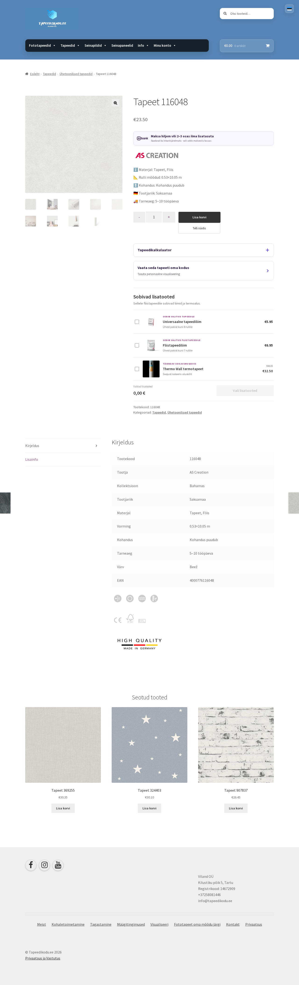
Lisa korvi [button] (63, 808)
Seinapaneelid (122, 45)
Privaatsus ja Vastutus (42, 958)
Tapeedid (49, 74)
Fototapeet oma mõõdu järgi (197, 924)
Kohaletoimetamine (68, 924)
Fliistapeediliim (175, 345)
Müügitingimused (131, 924)
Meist (41, 924)
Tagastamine (100, 924)
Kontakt (233, 924)
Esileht (34, 74)
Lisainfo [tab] (31, 459)
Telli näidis (199, 228)
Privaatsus (253, 924)
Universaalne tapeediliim (182, 321)
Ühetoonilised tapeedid (76, 74)
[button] (115, 102)
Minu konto (162, 45)
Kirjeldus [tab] (32, 445)
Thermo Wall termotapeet (183, 369)
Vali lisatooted (245, 390)
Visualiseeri (159, 924)
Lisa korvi (199, 217)
